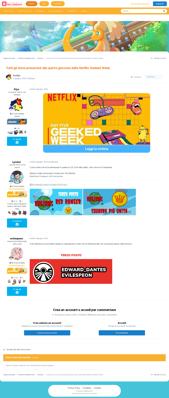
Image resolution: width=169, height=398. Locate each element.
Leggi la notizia (96, 149)
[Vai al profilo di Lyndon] (17, 177)
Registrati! (160, 4)
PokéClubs (72, 11)
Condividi (136, 77)
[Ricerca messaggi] (164, 11)
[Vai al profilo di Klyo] (9, 77)
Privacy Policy (74, 388)
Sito (44, 4)
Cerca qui (154, 11)
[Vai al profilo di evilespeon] (17, 253)
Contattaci (87, 388)
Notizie (32, 78)
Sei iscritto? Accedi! (140, 4)
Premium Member (55, 11)
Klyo (18, 75)
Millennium (8, 11)
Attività (84, 11)
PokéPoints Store (25, 11)
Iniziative (40, 11)
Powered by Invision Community (84, 393)
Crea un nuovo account (47, 333)
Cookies (97, 388)
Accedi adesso (122, 333)
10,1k (15, 201)
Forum (31, 4)
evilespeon (16, 238)
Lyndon (16, 162)
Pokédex (57, 4)
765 (18, 128)
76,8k (15, 278)
